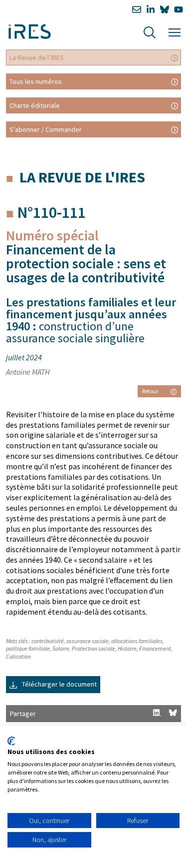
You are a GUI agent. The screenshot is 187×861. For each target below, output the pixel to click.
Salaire (60, 648)
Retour (150, 391)
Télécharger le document (58, 684)
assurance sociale (87, 641)
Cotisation (18, 656)
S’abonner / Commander (45, 129)
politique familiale (28, 648)
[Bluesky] (164, 9)
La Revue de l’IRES (36, 57)
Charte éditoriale (34, 105)
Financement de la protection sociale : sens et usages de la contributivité (86, 263)
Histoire (127, 648)
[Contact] (136, 9)
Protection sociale (93, 648)
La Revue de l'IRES (82, 176)
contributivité (47, 641)
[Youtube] (178, 9)
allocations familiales (137, 641)
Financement (155, 648)
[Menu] (174, 31)
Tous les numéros (35, 81)
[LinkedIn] (150, 9)
